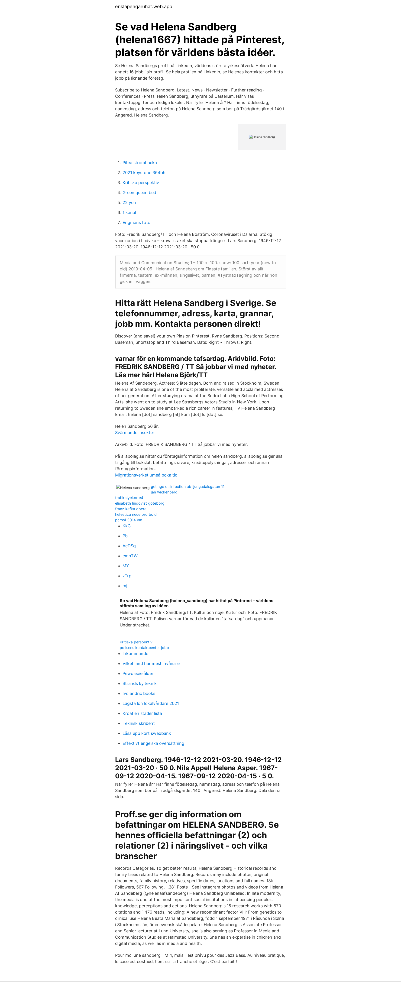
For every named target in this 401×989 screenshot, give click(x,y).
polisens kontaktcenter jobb (144, 647)
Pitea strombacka (140, 162)
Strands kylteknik (140, 683)
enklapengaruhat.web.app (143, 6)
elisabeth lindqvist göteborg (140, 503)
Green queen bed (139, 192)
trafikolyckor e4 (129, 497)
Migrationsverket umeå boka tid (146, 475)
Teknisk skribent (139, 723)
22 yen (129, 202)
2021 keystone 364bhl (144, 172)
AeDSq (129, 545)
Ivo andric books (139, 693)
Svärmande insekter (134, 432)
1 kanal (129, 212)
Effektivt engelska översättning (153, 743)
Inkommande (135, 653)
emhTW (130, 555)
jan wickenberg (164, 492)
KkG (127, 525)
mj (125, 585)
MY (126, 565)
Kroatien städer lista (142, 713)
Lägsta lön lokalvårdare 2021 (151, 703)
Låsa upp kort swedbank (147, 733)
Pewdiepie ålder (138, 673)
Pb (125, 535)
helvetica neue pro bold (136, 514)
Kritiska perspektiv (141, 182)
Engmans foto (136, 222)
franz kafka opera (130, 508)
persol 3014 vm (128, 520)
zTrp (127, 575)
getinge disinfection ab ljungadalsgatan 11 (187, 486)
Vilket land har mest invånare (151, 663)
